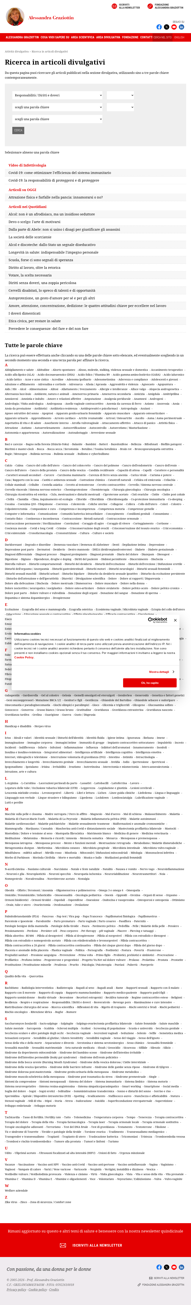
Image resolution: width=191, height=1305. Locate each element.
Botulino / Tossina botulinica (99, 449)
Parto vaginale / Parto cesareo (97, 921)
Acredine (57, 379)
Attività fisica (167, 423)
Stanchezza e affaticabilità (150, 1096)
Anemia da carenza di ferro (124, 403)
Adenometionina (104, 379)
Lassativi (85, 783)
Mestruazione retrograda (115, 843)
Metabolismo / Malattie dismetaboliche (158, 843)
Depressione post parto (19, 549)
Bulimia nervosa (40, 454)
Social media (171, 1086)
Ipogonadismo (14, 766)
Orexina (135, 895)
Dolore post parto (16, 593)
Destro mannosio (78, 549)
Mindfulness (12, 852)
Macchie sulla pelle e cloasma (23, 814)
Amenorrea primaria (85, 394)
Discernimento (139, 559)
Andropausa (54, 403)
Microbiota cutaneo (67, 848)
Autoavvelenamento (47, 428)
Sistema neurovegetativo (20, 1086)
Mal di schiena (132, 814)
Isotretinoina (92, 766)
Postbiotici (112, 950)
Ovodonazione (63, 905)
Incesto (179, 742)
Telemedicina (82, 1117)
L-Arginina (11, 783)
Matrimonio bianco (99, 833)
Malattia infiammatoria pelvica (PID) (103, 819)
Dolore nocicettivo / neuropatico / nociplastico (33, 588)
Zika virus (11, 1202)
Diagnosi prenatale (102, 554)
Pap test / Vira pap (68, 916)
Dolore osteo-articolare (79, 588)
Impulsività (165, 742)
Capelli (147, 470)
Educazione (13, 614)
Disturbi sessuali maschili (20, 573)
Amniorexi (11, 399)
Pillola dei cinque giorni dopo (112, 945)
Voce (93, 1179)
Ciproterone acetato (115, 494)
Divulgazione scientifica (90, 578)
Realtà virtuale (47, 997)
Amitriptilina (171, 394)
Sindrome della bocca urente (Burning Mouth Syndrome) (41, 1062)
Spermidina (12, 1096)
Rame (119, 987)
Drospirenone (61, 598)
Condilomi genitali (138, 513)
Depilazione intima (134, 544)
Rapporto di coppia (51, 992)
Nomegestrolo (13, 878)
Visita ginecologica (111, 1174)
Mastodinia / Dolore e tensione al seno (28, 833)
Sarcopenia (34, 1028)
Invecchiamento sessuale (92, 762)
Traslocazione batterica (103, 1136)
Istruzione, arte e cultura (20, 771)
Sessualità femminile (160, 1043)
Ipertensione (141, 762)
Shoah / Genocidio (109, 1047)
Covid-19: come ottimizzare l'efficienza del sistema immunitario (60, 172)
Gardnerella (30, 695)
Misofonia (71, 852)
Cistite (155, 494)
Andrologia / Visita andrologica (24, 403)
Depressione (157, 544)
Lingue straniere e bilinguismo (57, 797)
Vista (129, 1174)
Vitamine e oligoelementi (71, 1179)
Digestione (11, 559)
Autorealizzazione (54, 432)
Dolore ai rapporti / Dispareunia (140, 578)
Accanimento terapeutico (167, 370)
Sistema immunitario (109, 1081)
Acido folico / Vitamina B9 (94, 374)
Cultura (84, 533)
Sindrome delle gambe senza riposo (117, 1067)
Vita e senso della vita (149, 1174)
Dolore (112, 578)
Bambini (91, 444)
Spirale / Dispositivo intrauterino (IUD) (47, 1096)
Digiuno (26, 559)
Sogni (32, 1091)
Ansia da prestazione (18, 408)
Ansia (176, 403)
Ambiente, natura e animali (51, 394)
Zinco (23, 1202)
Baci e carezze (14, 444)
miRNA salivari (32, 852)
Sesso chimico (135, 1043)
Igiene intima (116, 737)
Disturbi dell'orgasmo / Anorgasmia (27, 569)
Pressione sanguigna (44, 955)
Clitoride (81, 499)
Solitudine (64, 1091)
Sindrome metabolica (125, 1072)
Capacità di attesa (129, 470)
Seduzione (127, 1033)
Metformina (44, 848)
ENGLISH (179, 37)
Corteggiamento (143, 523)
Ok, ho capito (150, 682)
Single (153, 1076)
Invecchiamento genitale (58, 762)
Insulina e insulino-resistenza (23, 752)
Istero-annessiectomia (155, 766)
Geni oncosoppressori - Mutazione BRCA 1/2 (33, 700)
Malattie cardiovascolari (20, 823)
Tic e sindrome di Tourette (21, 1131)
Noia (162, 874)
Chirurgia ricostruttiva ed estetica (26, 494)
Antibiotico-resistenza (63, 408)
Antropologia (129, 408)
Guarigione (52, 714)
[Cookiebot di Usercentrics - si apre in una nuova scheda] (150, 620)
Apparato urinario (16, 418)
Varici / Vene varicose (57, 1169)
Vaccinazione (26, 1164)
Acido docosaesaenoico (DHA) (56, 374)
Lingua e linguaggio (167, 793)
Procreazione (165, 955)
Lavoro (134, 783)
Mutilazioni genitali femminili (123, 857)
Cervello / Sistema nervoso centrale (151, 484)
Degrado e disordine (38, 544)
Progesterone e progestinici (61, 960)
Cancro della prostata (43, 470)
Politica (80, 950)
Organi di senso (153, 895)
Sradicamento (96, 1096)
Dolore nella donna (132, 583)
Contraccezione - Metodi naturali (83, 518)
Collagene (117, 504)
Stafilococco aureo (119, 1096)
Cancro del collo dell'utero (43, 465)
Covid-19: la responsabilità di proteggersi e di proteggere (54, 180)
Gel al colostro (50, 695)
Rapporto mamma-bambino (83, 992)
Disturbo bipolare (73, 573)
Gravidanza (101, 710)
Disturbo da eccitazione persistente (163, 573)
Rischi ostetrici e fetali (142, 1007)
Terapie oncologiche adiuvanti (24, 1127)
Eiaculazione (146, 614)
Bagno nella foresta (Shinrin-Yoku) (47, 444)
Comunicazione (47, 513)
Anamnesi (140, 399)
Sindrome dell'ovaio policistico (99, 1057)
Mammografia (14, 828)
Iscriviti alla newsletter (129, 6)
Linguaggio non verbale (20, 797)
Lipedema (86, 797)
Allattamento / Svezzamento (78, 389)
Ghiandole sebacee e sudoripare (154, 700)
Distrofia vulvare (15, 564)
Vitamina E (45, 1179)
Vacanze (10, 1164)
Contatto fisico (14, 518)
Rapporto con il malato (165, 987)
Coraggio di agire (93, 523)
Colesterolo (78, 504)
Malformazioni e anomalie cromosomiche (139, 823)
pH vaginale (106, 931)
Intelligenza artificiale (89, 752)
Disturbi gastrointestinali (67, 569)
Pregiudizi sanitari (16, 955)
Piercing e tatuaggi (142, 931)
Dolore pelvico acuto (135, 588)
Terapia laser (96, 1122)
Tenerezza (145, 1117)
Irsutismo (75, 766)
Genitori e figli (73, 700)
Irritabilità (59, 766)
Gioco (95, 705)
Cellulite (34, 484)
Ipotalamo (32, 766)
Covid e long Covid (41, 528)
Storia (58, 1101)
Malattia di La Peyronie (63, 819)
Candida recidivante (101, 470)
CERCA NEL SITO (163, 37)
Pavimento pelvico (104, 926)
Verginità (95, 1169)
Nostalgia (84, 878)
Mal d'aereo (112, 814)
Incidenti (10, 747)
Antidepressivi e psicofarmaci (99, 408)
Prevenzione (67, 955)
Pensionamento (14, 931)
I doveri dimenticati (24, 313)
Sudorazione (84, 1101)
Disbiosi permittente (114, 559)
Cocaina (10, 504)
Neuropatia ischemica (87, 874)
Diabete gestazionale (161, 549)
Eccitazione (12, 609)
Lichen (102, 793)
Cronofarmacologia (41, 533)
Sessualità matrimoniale (47, 1047)
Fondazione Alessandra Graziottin (169, 6)
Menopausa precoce (48, 843)
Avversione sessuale (103, 432)
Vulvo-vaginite (173, 1179)
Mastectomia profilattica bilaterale (140, 828)
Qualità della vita (15, 976)
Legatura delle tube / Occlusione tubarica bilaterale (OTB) (41, 788)
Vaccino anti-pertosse (101, 1164)
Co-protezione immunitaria (148, 499)
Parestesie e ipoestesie (19, 921)
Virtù (94, 1174)
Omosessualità (63, 895)
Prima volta (86, 955)
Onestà (109, 895)
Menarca (112, 838)
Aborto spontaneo (64, 370)
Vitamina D (28, 1179)
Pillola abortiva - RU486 (19, 935)
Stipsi (48, 1101)
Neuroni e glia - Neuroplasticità (26, 874)
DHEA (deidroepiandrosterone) (112, 549)
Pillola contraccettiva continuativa (69, 945)
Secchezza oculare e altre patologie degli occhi (34, 1033)
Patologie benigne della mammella (26, 926)
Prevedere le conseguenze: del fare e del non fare (48, 328)
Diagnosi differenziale (18, 554)
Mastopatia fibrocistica (70, 833)
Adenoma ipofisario (79, 379)
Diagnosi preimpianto (73, 554)
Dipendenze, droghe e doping (52, 559)
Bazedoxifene (119, 444)
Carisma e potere (161, 475)
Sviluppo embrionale (18, 1105)
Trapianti (53, 1136)
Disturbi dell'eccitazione (110, 564)
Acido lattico (14, 379)
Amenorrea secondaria (116, 394)
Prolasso (134, 960)
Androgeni (156, 399)
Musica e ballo (93, 857)
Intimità (128, 757)
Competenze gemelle (141, 509)
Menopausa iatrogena (18, 843)
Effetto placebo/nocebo (88, 614)
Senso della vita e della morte (23, 1043)
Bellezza (136, 444)
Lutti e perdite (14, 802)
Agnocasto (148, 384)
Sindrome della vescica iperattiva (26, 1067)
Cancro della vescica (73, 470)
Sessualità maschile (17, 1047)
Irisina (46, 766)
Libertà (69, 793)
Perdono (32, 931)
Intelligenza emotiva (148, 752)
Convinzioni (71, 523)
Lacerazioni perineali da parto (58, 783)
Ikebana (148, 737)
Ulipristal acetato (25, 1153)
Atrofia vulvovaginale (85, 423)
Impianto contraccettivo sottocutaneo (131, 742)
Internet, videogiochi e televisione (26, 757)
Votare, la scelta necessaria (30, 275)
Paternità (140, 921)
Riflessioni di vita (87, 1007)
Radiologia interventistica (38, 987)
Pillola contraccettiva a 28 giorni (25, 945)
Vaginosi (10, 1169)
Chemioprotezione (75, 489)
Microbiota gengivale (96, 848)
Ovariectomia (42, 905)
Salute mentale (14, 1028)
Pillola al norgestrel (109, 935)
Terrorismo (53, 1127)
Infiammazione (73, 747)
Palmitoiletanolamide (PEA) (22, 916)
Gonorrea (27, 710)
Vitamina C (11, 1179)
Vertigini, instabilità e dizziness (124, 1169)
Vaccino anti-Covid (73, 1164)
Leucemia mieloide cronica (22, 793)
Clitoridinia (97, 499)
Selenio (141, 1033)
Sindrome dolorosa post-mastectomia (28, 1072)
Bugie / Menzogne (16, 454)
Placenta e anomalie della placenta (26, 950)
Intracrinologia (145, 757)
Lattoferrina (119, 783)
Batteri (103, 444)
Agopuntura (165, 384)
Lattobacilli (101, 783)
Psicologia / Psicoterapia (97, 964)
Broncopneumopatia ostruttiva (154, 449)
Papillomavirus (147, 916)
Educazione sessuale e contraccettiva (47, 614)
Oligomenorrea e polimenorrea (76, 890)
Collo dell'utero (147, 504)
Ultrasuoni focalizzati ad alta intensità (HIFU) (67, 1153)
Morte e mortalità (69, 857)
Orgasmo (171, 895)
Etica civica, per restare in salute (35, 321)
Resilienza (11, 1002)
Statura (175, 1096)
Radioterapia (65, 987)
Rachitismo (11, 987)
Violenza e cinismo (76, 1174)
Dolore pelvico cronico (165, 588)
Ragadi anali (105, 987)
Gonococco (11, 710)
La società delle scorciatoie (30, 237)
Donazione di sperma (144, 593)
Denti (115, 544)
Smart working (131, 1086)
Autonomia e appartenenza (22, 432)
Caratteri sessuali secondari (23, 475)
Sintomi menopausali (53, 1081)
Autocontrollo (98, 428)
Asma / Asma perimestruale (164, 418)
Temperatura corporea (108, 1117)
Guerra (66, 714)
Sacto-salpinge (49, 1023)
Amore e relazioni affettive (64, 399)
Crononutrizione (66, 533)
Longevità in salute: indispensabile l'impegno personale (53, 252)
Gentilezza (91, 700)
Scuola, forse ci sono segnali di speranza (41, 260)
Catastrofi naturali (119, 480)
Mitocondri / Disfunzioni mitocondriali (104, 852)
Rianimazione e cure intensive (153, 1002)
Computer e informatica (20, 513)
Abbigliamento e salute (19, 370)
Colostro (176, 504)
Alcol (23, 389)
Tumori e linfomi (94, 1141)
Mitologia (136, 852)
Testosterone (144, 1127)
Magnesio (96, 814)
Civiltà (10, 499)
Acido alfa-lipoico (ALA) (19, 374)
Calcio (8, 465)
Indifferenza (27, 747)
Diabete (140, 549)
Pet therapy (88, 931)
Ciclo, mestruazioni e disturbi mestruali (75, 494)
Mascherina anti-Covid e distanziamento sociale (85, 828)
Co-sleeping (175, 499)
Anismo (149, 403)
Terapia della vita (43, 1122)
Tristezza (146, 1136)
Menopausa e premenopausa (139, 838)
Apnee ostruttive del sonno (22, 413)
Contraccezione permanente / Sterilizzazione (33, 523)
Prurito (74, 964)
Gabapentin (12, 695)
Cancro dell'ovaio (166, 465)
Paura (85, 926)
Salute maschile (169, 1023)
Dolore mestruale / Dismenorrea (71, 583)
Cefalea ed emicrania (147, 480)
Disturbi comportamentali (45, 564)
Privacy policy (16, 1290)
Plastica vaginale (62, 950)
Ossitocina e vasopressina (118, 900)
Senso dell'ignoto (149, 1038)
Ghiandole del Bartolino (116, 700)
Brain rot (125, 449)
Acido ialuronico (174, 374)
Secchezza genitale (167, 1028)
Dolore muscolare (106, 583)
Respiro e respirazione (35, 1002)
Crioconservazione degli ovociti (89, 528)
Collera (130, 504)
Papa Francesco (92, 916)
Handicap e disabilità (18, 726)
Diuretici (67, 578)
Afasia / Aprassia (96, 384)
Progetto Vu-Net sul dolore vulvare (104, 960)
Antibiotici (40, 408)
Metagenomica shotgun (19, 848)
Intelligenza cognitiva (119, 752)
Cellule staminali (15, 484)
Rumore (71, 1012)
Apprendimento (41, 418)
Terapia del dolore (16, 1122)
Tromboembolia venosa (170, 1136)
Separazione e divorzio (59, 1043)
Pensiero (173, 926)
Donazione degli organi (82, 593)
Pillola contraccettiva (134, 940)
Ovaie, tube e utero (18, 905)
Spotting (79, 1096)
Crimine (62, 528)
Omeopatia (133, 890)
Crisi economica (173, 528)
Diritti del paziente (86, 559)
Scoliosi (85, 1028)
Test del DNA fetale (76, 1127)
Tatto (67, 1117)
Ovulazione (82, 905)
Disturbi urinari (49, 573)
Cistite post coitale (173, 494)
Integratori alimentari (58, 752)
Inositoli (162, 747)
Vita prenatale (175, 1174)
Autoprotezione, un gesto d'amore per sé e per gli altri (52, 298)
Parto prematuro (64, 921)
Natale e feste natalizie (85, 869)
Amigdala (154, 394)
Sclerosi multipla (67, 1028)
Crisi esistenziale (15, 533)
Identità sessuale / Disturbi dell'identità (59, 737)
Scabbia (49, 1028)
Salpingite (67, 1023)
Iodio (126, 762)
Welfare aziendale (16, 1190)
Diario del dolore (127, 554)
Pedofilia (124, 926)
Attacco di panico (144, 423)
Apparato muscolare (117, 413)
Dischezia (157, 559)
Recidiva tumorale (117, 997)
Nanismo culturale (39, 869)
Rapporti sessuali (137, 987)
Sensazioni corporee (17, 1038)
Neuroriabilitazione (117, 874)
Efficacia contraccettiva (120, 614)
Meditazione (12, 838)
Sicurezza (129, 1047)
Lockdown (102, 797)
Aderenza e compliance (133, 379)
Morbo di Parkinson (17, 857)
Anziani (145, 408)
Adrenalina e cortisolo (52, 384)
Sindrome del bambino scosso (78, 1052)
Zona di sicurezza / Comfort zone (50, 1202)
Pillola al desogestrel (50, 935)
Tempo (130, 1117)
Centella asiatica (52, 484)
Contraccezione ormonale (123, 518)
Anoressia (163, 403)
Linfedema (145, 793)
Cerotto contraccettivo (111, 484)
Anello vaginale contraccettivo (84, 403)
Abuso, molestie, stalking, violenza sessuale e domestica (113, 370)
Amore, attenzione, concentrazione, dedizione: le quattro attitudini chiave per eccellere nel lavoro (87, 305)
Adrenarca (76, 384)
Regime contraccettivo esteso (150, 997)
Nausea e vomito (126, 869)
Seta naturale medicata (80, 1047)
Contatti (146, 37)
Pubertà (132, 964)
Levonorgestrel (51, 793)
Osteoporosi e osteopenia (153, 900)
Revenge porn (122, 1002)
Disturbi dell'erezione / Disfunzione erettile (155, 564)
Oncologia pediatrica (88, 895)
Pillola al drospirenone (80, 935)
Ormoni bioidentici (16, 900)
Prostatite (177, 960)
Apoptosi (47, 413)
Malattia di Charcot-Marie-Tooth (25, 819)
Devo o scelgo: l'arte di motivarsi (34, 222)
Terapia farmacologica (71, 1122)
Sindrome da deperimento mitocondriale (31, 1052)
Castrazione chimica (92, 480)
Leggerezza (88, 788)
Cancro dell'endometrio (137, 465)
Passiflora (125, 921)
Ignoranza (133, 737)
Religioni (176, 997)
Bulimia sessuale (64, 454)
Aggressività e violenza (124, 384)
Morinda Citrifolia (44, 857)
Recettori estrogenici (89, 997)
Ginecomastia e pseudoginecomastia (27, 705)
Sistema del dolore (80, 1081)
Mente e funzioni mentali (80, 843)
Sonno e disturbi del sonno (134, 1091)
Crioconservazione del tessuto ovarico (136, 528)
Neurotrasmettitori (144, 874)
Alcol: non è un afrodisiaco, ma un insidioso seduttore (52, 214)
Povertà (139, 950)
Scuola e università (141, 1028)
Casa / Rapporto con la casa (22, 480)
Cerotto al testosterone (80, 484)
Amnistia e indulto (32, 399)
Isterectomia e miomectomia (121, 766)
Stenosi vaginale (15, 1101)
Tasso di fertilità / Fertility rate (42, 1117)
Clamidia (22, 499)
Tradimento (116, 1131)
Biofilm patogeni (171, 444)
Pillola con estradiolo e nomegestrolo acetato (33, 940)
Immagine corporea (39, 742)
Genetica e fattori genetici (168, 695)
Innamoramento (143, 747)
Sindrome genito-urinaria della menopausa (81, 1072)
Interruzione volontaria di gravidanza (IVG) (78, 757)
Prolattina (148, 960)
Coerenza (62, 504)
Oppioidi (121, 895)
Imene (161, 737)
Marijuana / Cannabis (39, 828)
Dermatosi (43, 549)
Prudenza (60, 964)
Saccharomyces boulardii (21, 1023)
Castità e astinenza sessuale (59, 480)
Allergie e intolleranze (114, 389)
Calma (19, 465)
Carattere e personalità (169, 470)
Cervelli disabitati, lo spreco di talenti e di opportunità (52, 290)
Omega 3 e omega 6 (111, 890)
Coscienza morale (16, 528)
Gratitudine (84, 710)
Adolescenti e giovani (164, 379)
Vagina (153, 1164)
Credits (54, 1290)
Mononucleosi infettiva (159, 852)
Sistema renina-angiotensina (57, 1086)
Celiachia (169, 480)
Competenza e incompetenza (77, 509)
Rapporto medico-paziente (120, 992)
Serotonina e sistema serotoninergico (100, 1043)
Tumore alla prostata (67, 1141)
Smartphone (152, 1086)
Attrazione (11, 428)
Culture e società (103, 533)
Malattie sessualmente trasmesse (89, 823)
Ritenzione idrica (41, 1012)
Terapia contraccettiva (169, 1117)
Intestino (114, 757)
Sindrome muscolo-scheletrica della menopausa (35, 1076)
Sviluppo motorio (45, 1105)
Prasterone (154, 950)
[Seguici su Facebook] (159, 27)
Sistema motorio (158, 1081)
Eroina (9, 633)
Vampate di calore (29, 1169)
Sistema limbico (134, 1081)
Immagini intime (66, 742)
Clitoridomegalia (117, 499)
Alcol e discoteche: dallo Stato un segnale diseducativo (52, 244)
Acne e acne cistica (37, 379)
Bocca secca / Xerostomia (63, 449)
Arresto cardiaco (65, 418)
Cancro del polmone (106, 465)
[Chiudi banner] (175, 620)
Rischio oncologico (16, 1012)
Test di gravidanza (103, 1127)
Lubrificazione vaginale (150, 797)
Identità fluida (95, 737)
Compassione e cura (43, 509)
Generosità (142, 695)
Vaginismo (167, 1164)
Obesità (9, 890)
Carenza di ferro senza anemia (108, 475)
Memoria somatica (91, 838)
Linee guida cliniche (122, 793)
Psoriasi (119, 964)
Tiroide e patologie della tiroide (61, 1131)
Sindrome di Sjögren (156, 1067)
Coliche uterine (97, 504)
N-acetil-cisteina (15, 869)
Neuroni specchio (60, 874)
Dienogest (163, 554)
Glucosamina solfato (160, 705)
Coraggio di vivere (118, 523)
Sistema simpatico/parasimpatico (98, 1086)
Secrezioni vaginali (106, 1033)
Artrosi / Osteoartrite (119, 418)
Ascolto (139, 418)
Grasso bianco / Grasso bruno (55, 710)
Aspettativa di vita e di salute (23, 423)
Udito (8, 1153)
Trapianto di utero (74, 1136)
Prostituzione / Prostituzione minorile (28, 964)
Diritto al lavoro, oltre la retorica (34, 267)
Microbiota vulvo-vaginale (159, 848)
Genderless (125, 695)
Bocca (40, 449)
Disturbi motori (96, 569)
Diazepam (148, 554)
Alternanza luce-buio (18, 394)
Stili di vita (35, 1101)
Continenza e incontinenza (42, 518)
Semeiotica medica (171, 1033)
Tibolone (160, 1127)
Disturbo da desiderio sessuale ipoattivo (113, 573)
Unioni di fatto (107, 1153)
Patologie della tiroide (65, 926)
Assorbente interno (56, 423)
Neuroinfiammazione (171, 869)
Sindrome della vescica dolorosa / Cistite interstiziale (113, 1062)
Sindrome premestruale (131, 1076)
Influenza (92, 747)
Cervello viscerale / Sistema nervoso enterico (33, 489)
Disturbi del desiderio (78, 564)
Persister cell (49, 931)
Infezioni (55, 747)
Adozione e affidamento (20, 384)
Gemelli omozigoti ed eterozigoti (94, 695)
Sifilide (143, 1047)
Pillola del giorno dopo (148, 945)
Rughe (59, 1012)
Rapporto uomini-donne (20, 997)
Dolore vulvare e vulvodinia (47, 593)
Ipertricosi (158, 762)
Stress (69, 1101)
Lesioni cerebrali (141, 788)
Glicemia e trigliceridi (115, 705)
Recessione (66, 997)
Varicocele (80, 1169)
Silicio (167, 1047)
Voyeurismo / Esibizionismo (134, 1179)
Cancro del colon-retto (77, 465)
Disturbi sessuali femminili (153, 569)
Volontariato (106, 1179)
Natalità (108, 869)
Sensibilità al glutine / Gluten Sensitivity (58, 1038)
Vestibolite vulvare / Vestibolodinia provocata (33, 1174)
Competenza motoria (111, 509)
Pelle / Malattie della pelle (149, 926)
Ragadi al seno (85, 987)
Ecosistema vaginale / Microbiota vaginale (122, 609)
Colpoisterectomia (16, 509)
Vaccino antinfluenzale (132, 1164)
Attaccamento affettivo (116, 423)
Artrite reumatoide (91, 418)
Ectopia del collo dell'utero (168, 609)
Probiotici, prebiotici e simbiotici (134, 955)
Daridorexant (13, 544)
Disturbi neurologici (121, 569)
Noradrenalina (35, 878)
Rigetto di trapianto (113, 1007)
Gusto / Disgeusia (85, 714)
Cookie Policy (24, 657)
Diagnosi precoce (46, 554)
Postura (126, 950)
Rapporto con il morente (20, 992)
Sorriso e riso (162, 1091)
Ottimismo (178, 900)
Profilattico (11, 960)
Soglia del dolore (15, 1091)
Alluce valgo (138, 389)
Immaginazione (14, 742)
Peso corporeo (69, 931)
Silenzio (155, 1047)
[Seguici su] (174, 27)
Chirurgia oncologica (157, 489)
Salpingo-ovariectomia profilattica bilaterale (104, 1023)
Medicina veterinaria (155, 833)
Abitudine (43, 370)
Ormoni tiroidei (41, 900)
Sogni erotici (47, 1091)
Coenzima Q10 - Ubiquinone (35, 504)
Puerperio (147, 964)
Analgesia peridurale (117, 399)
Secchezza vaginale (79, 1033)
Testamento (125, 1127)
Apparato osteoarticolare (149, 413)
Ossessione (92, 900)
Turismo (113, 1141)
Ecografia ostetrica (81, 609)
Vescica (150, 1169)
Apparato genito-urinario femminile (78, 413)
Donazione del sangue (114, 593)
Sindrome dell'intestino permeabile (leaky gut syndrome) (41, 1057)
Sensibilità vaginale (98, 1038)
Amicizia (139, 394)
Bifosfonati (151, 444)
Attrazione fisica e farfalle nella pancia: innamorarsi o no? (56, 197)
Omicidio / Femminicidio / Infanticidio (28, 895)
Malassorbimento (155, 814)
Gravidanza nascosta (160, 710)
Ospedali (59, 900)
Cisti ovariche (139, 494)
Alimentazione (38, 389)
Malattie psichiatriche (51, 823)
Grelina (37, 714)
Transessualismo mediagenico (145, 1131)
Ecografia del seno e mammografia (44, 609)
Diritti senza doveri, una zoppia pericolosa (42, 283)
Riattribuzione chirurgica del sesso (26, 1007)
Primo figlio (103, 955)
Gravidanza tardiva (17, 714)
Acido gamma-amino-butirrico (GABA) (136, 374)
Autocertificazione (74, 428)
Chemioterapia (100, 489)
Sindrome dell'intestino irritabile (120, 1052)
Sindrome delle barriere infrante (71, 1067)
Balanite (77, 444)
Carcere (49, 475)
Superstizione (164, 1101)
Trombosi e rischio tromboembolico (28, 1141)
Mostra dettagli (159, 671)
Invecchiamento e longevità (22, 762)
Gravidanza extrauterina (127, 710)
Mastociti (170, 828)
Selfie (152, 1033)
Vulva (157, 1179)
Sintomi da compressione (20, 1081)
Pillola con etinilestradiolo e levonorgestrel (91, 940)
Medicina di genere (126, 833)
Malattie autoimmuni (142, 819)
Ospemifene (75, 900)
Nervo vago (147, 869)
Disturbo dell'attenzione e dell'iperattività (32, 578)
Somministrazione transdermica (94, 1091)
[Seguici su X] (166, 27)
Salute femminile (145, 1023)
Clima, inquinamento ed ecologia (52, 499)
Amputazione (92, 399)
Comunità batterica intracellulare (82, 513)
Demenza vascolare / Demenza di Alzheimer (81, 544)
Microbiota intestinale (126, 848)
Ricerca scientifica (62, 1007)
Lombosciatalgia (122, 797)
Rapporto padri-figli (152, 992)
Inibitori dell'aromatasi (115, 747)
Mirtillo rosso (53, 852)
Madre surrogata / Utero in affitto (66, 814)
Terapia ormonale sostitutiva (160, 1122)
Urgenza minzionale (132, 1153)
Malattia (175, 814)
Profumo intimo (31, 960)
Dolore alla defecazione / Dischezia (26, 583)
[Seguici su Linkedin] (181, 27)
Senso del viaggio (124, 1038)
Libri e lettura (86, 793)
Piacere (122, 931)
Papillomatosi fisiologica (120, 916)
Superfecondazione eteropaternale (130, 1101)
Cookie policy (38, 1290)
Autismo (26, 428)
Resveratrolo (102, 1002)
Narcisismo (61, 869)
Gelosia (66, 695)
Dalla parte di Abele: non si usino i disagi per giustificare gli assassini (64, 229)
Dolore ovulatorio (108, 588)
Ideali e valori (22, 737)
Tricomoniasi (129, 1136)
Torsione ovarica (95, 1131)
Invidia (115, 762)
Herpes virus (43, 726)
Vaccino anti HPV (48, 1164)
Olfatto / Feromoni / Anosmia (35, 890)
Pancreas (48, 916)
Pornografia (95, 950)
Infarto (42, 747)
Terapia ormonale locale (123, 1122)
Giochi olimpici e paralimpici (71, 705)
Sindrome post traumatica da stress (90, 1076)
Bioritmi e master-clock (19, 449)
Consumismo (161, 513)
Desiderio (59, 549)
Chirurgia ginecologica (126, 489)
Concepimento (115, 513)
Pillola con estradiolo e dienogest (145, 935)
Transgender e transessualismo (24, 1136)
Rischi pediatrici (170, 1007)
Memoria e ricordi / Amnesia (59, 838)
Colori (164, 504)
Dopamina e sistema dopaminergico (27, 598)
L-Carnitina (28, 783)
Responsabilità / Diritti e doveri (71, 1002)
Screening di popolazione (110, 1028)
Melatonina (31, 838)
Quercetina (36, 976)
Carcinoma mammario (71, 475)
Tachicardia (12, 1117)
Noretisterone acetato (61, 878)
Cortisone (163, 523)
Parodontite (43, 921)
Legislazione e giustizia (112, 788)
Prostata (163, 960)
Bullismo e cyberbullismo (93, 454)
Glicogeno (139, 705)
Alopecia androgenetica (164, 389)
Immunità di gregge (91, 742)
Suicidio (100, 1101)
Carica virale (139, 475)
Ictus (8, 737)
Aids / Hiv (11, 389)
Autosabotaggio (78, 432)
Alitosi (54, 389)
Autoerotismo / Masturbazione (129, 428)
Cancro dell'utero (16, 470)
